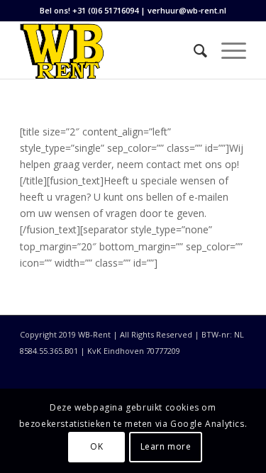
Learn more (166, 446)
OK (96, 446)
